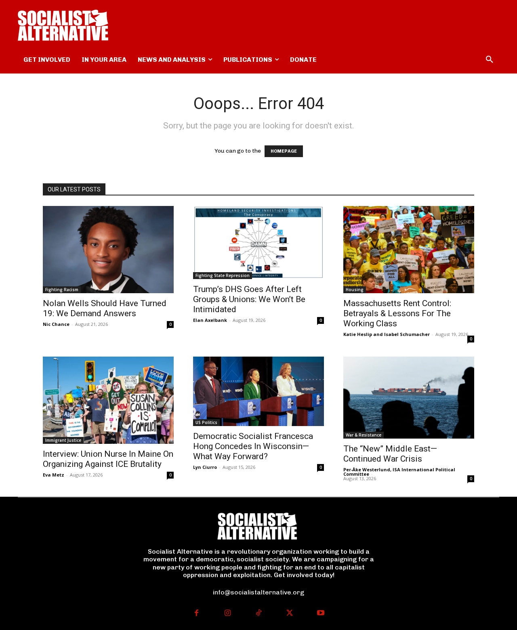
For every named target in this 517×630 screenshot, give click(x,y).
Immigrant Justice (63, 440)
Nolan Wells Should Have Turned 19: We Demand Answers (104, 308)
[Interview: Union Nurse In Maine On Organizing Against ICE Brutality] (108, 400)
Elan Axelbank (210, 320)
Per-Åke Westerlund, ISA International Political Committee (399, 471)
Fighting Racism (61, 289)
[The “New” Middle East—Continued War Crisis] (408, 398)
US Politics (206, 422)
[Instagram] (227, 613)
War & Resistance (363, 435)
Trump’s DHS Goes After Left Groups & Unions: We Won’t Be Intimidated (249, 299)
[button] (489, 59)
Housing (355, 289)
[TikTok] (258, 613)
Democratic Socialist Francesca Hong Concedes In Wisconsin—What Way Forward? (253, 446)
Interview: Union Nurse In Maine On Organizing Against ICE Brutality (108, 459)
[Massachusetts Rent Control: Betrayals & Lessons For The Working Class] (408, 249)
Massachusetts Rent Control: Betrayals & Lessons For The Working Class (397, 313)
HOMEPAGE (284, 151)
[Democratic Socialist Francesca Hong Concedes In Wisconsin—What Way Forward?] (258, 391)
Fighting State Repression (222, 275)
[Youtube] (320, 613)
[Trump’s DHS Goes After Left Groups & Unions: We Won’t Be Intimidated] (258, 242)
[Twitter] (289, 613)
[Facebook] (196, 613)
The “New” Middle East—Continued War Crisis (390, 454)
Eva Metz (53, 475)
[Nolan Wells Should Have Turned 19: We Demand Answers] (108, 249)
